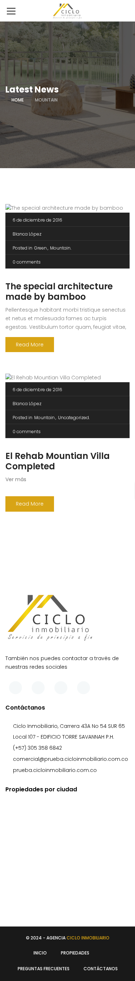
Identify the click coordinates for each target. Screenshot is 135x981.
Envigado (29, 838)
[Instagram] (83, 687)
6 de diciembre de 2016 (37, 220)
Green (40, 248)
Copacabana (35, 827)
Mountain (60, 248)
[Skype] (61, 687)
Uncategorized (73, 417)
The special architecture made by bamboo (59, 291)
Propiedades (75, 953)
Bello (23, 806)
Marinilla (28, 881)
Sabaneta (30, 902)
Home (18, 100)
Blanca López (27, 234)
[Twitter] (38, 687)
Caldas (27, 816)
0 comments (27, 262)
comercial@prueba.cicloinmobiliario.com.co (70, 759)
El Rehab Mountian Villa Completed (57, 461)
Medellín (28, 892)
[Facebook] (15, 687)
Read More (30, 344)
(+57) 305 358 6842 (37, 748)
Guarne (27, 849)
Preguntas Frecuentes (43, 969)
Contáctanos (101, 969)
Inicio (40, 953)
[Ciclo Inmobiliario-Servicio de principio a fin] (67, 10)
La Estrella (30, 870)
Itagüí (25, 859)
